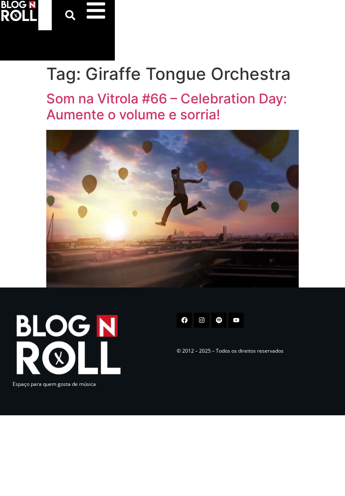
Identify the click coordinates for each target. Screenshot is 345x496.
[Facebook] (184, 320)
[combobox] (45, 15)
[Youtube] (236, 320)
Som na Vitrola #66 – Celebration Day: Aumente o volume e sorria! (166, 106)
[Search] (72, 15)
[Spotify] (218, 320)
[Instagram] (201, 320)
